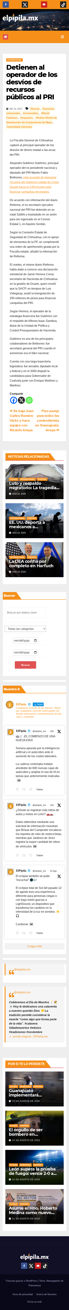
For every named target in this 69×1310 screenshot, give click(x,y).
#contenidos (30, 113)
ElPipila (21, 730)
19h (52, 731)
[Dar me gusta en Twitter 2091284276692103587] (31, 855)
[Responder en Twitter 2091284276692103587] (18, 855)
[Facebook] (13, 400)
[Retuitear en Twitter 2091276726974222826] (24, 933)
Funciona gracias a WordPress (22, 1281)
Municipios (25, 1086)
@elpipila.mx (22, 969)
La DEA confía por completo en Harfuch (31, 563)
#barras (34, 108)
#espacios (26, 117)
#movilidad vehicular (19, 126)
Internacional (14, 60)
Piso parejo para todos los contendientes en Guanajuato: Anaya (47, 420)
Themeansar (34, 1285)
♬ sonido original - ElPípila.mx (28, 1036)
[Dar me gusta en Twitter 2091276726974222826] (31, 933)
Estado (13, 479)
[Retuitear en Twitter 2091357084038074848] (24, 789)
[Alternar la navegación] (62, 37)
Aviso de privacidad (23, 1294)
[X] (21, 400)
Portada (42, 479)
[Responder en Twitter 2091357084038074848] (18, 789)
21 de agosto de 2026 (26, 1218)
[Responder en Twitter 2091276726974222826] (18, 933)
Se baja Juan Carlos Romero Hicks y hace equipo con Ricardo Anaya (22, 420)
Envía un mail (34, 1301)
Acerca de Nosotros (46, 1294)
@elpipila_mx (39, 731)
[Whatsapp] (29, 400)
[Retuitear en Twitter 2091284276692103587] (24, 855)
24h (52, 805)
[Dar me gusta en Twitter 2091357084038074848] (31, 789)
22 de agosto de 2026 (26, 1101)
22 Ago (53, 871)
